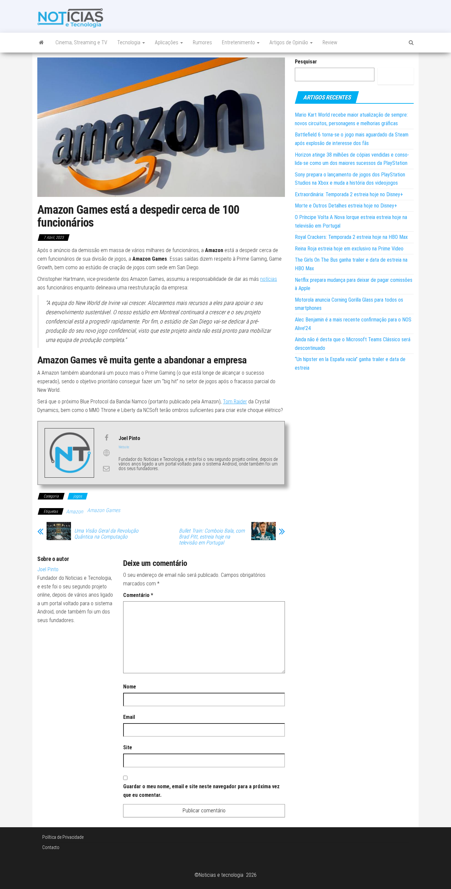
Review (330, 42)
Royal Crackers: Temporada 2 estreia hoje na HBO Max (351, 237)
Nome (129, 687)
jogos (77, 496)
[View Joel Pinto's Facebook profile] (106, 437)
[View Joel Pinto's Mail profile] (106, 468)
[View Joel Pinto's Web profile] (106, 453)
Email (129, 717)
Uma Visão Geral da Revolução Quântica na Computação (106, 534)
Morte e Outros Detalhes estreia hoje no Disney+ (346, 206)
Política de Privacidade (63, 837)
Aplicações (167, 42)
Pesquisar (306, 61)
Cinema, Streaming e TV (81, 42)
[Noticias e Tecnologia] (41, 43)
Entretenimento (239, 42)
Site (127, 747)
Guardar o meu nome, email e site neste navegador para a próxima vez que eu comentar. (201, 790)
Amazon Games (103, 510)
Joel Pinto (47, 569)
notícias (268, 279)
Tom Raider (235, 401)
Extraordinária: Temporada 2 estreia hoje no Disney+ (349, 194)
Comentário (138, 595)
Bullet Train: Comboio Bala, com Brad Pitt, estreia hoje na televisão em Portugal (212, 537)
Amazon (74, 511)
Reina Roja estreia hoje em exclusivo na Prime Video (349, 248)
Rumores (202, 42)
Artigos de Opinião (289, 42)
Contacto (50, 847)
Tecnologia (129, 42)
